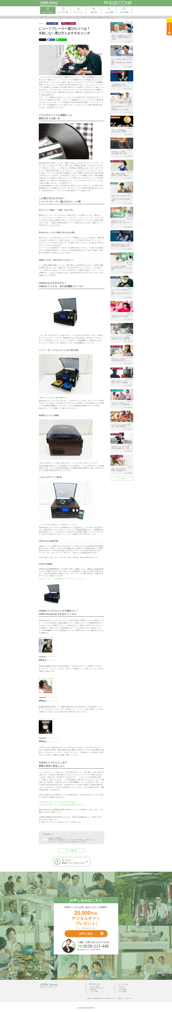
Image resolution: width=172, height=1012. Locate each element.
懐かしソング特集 (68, 23)
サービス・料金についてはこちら (73, 861)
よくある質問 (122, 989)
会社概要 (89, 998)
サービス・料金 (123, 984)
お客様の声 (93, 989)
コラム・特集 (57, 17)
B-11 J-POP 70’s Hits (51, 697)
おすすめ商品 (122, 991)
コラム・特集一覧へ (71, 850)
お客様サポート (121, 998)
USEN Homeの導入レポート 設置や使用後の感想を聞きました (61, 805)
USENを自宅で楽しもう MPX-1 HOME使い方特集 (57, 802)
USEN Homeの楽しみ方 (97, 988)
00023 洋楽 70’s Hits (51, 660)
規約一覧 (129, 998)
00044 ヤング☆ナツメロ (52, 741)
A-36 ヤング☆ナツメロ (52, 738)
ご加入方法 (122, 988)
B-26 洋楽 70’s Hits (51, 656)
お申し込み (86, 933)
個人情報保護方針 (97, 998)
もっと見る (121, 478)
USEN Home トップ (45, 17)
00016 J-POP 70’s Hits (51, 701)
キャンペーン (122, 986)
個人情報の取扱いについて (109, 998)
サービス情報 (66, 17)
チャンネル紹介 (94, 986)
